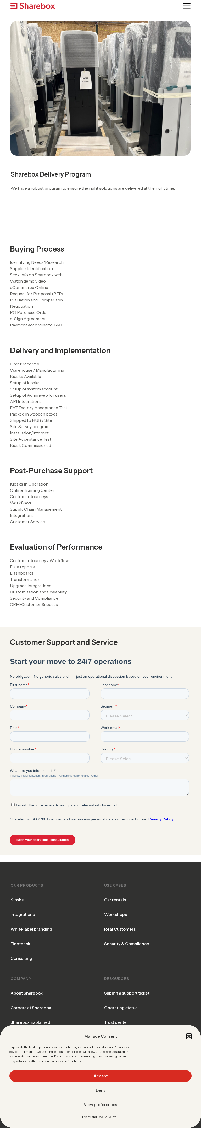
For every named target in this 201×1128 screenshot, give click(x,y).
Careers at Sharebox (30, 1007)
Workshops (115, 914)
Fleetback (20, 943)
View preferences (100, 1104)
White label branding (31, 929)
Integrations (22, 914)
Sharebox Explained (30, 1022)
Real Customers (120, 929)
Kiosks (17, 899)
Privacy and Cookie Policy (98, 1117)
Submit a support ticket (126, 993)
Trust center (116, 1022)
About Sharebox (26, 993)
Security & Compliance (126, 943)
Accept (100, 1075)
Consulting (21, 958)
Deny (100, 1090)
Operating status (120, 1007)
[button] (189, 1036)
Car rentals (115, 899)
